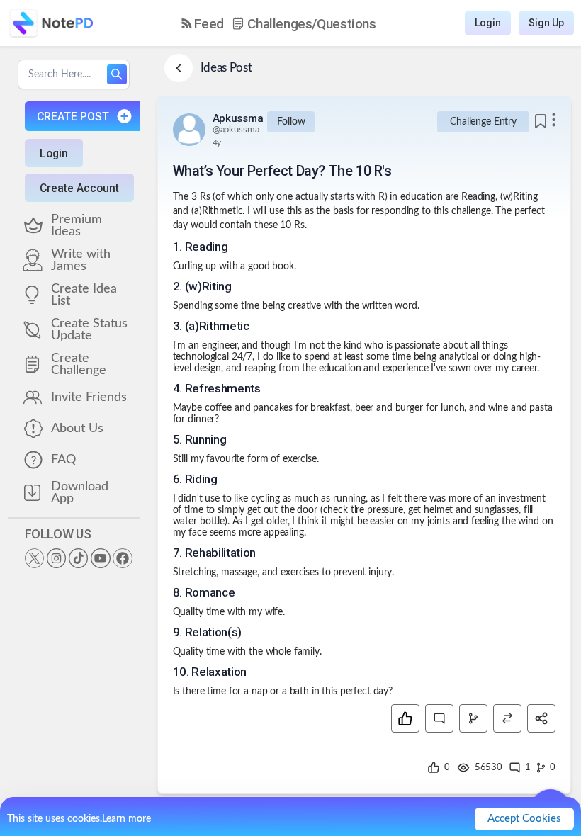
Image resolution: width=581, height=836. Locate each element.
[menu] (278, 23)
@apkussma (236, 130)
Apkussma (238, 118)
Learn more (126, 819)
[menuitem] (202, 24)
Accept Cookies (524, 818)
